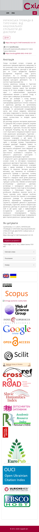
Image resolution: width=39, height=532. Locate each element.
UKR (7, 13)
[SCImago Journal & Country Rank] (15, 301)
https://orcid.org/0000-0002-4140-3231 (19, 53)
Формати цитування (11, 241)
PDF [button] (7, 38)
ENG (13, 13)
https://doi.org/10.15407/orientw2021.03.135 (21, 43)
